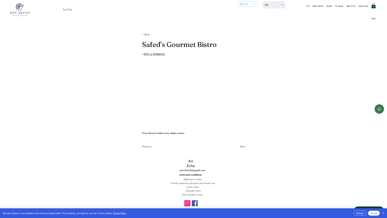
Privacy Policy (119, 213)
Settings (360, 213)
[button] (248, 4)
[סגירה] (383, 213)
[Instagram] (187, 203)
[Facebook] (195, 203)
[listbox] (248, 4)
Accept (374, 213)
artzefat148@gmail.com (192, 170)
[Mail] (379, 109)
